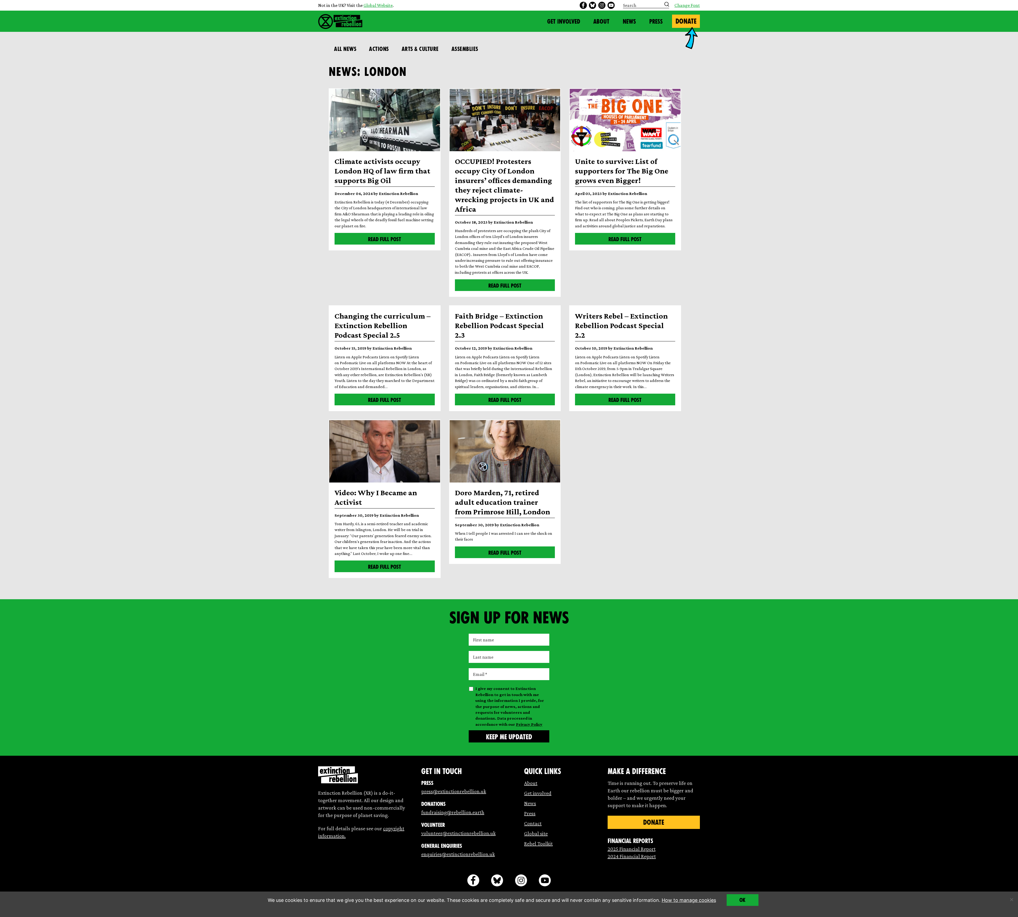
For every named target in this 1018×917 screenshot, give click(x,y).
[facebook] (583, 5)
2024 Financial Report (632, 856)
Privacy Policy (529, 724)
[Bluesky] (592, 5)
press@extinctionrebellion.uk (453, 791)
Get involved (537, 793)
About (601, 21)
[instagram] (602, 5)
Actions (379, 49)
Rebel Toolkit (538, 843)
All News (345, 49)
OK (742, 900)
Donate (685, 21)
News (629, 21)
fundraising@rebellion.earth (452, 812)
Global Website (378, 5)
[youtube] (611, 5)
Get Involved (563, 21)
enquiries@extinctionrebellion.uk (458, 854)
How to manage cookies (689, 900)
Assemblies (464, 49)
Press (656, 21)
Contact (533, 823)
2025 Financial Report (632, 849)
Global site (536, 833)
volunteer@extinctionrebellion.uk (458, 833)
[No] (1011, 899)
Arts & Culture (420, 49)
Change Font (687, 5)
